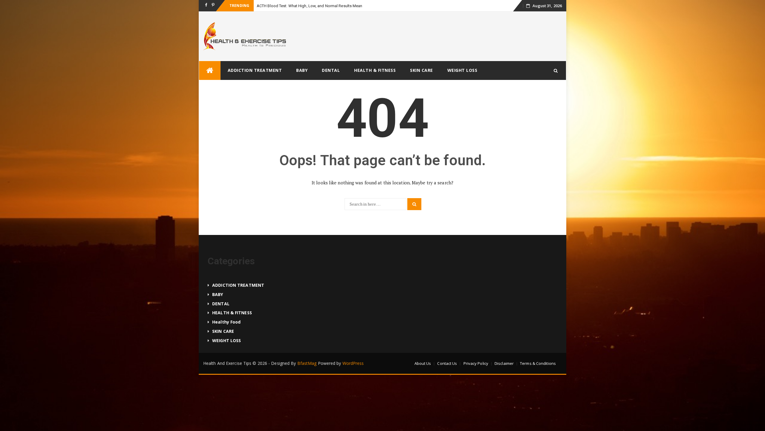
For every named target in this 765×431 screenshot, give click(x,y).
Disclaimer (504, 363)
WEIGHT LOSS (462, 70)
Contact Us (447, 363)
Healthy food (226, 322)
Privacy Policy (475, 363)
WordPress (353, 363)
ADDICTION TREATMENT (255, 70)
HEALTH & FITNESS (375, 70)
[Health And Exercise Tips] (210, 70)
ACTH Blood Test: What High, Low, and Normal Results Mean (309, 6)
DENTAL (331, 70)
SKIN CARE (421, 70)
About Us (422, 363)
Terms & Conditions (538, 363)
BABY (301, 70)
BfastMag (307, 363)
